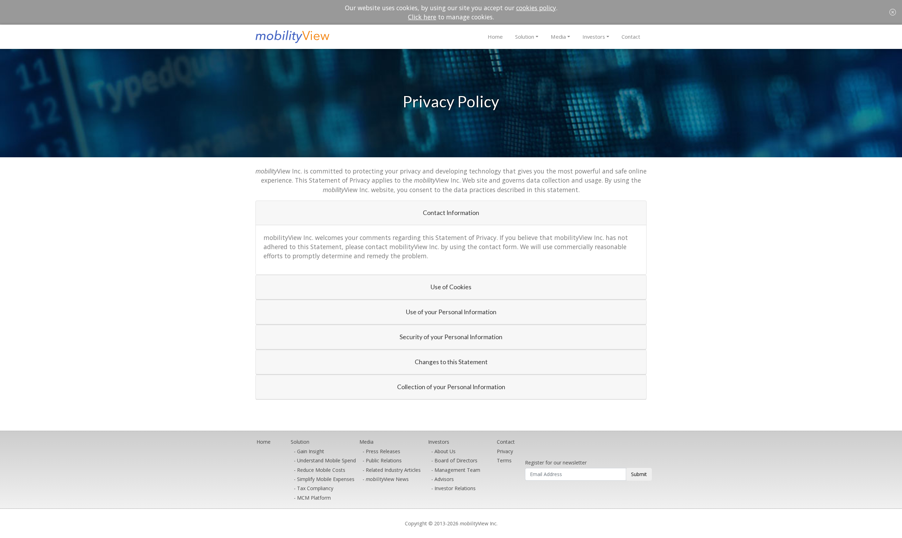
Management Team (457, 470)
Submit (639, 474)
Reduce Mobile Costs (321, 470)
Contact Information (451, 212)
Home (495, 36)
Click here (422, 17)
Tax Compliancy (315, 488)
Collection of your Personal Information (451, 387)
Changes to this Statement (451, 362)
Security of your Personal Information (451, 337)
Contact (631, 36)
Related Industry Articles (393, 470)
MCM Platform (314, 497)
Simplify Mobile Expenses (325, 479)
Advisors (444, 479)
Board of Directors (455, 460)
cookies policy (536, 8)
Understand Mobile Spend (326, 460)
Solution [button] (524, 36)
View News (387, 479)
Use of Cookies (451, 287)
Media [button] (558, 36)
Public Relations (384, 460)
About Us (445, 451)
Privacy (505, 451)
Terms (504, 460)
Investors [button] (593, 36)
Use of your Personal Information (451, 312)
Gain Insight (310, 451)
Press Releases (383, 451)
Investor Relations (455, 488)
